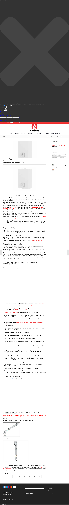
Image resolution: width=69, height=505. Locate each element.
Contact (49, 486)
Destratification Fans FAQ (7, 496)
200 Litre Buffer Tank (54, 152)
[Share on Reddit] (39, 476)
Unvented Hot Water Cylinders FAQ (8, 492)
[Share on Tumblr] (29, 476)
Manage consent (3, 504)
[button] (34, 51)
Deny (4, 117)
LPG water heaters (13, 207)
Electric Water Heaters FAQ (7, 494)
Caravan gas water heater (37, 240)
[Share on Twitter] (10, 476)
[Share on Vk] (34, 476)
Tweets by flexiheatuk (29, 493)
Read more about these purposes (6, 115)
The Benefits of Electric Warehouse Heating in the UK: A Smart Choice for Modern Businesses (59, 155)
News (4, 136)
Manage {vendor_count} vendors (6, 114)
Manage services (3, 112)
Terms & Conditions (51, 493)
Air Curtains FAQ (5, 497)
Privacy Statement (3, 120)
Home (50, 136)
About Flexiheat (50, 488)
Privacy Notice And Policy (4, 118)
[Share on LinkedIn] (24, 476)
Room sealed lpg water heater (11, 159)
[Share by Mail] (44, 476)
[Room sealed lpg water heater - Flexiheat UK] (24, 149)
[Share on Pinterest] (19, 476)
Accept (1, 117)
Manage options (3, 111)
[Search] (59, 133)
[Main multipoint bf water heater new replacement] (68, 252)
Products (55, 136)
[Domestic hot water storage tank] (1, 252)
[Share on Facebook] (5, 476)
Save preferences (15, 117)
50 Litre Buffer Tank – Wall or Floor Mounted (58, 157)
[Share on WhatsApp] (15, 476)
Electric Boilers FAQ (6, 490)
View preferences (9, 117)
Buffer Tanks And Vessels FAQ (8, 499)
